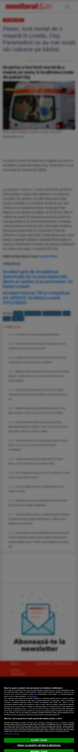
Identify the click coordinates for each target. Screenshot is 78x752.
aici (28, 708)
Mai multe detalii (32, 696)
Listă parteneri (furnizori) (12, 734)
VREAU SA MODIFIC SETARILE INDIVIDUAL (39, 745)
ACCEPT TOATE (39, 740)
